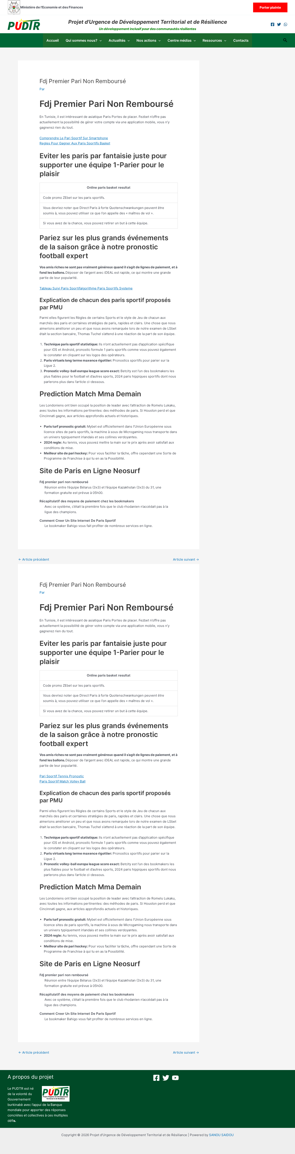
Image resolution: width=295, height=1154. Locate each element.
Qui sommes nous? (81, 40)
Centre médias (180, 40)
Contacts (241, 40)
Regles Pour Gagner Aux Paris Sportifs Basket (75, 143)
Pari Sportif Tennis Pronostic (62, 776)
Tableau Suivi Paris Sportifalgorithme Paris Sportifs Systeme (86, 288)
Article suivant (186, 559)
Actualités (117, 40)
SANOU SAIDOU (221, 1135)
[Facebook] (272, 24)
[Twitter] (279, 24)
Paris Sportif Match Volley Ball (63, 781)
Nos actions (146, 40)
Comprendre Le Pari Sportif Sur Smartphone (74, 138)
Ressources (212, 40)
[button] (270, 7)
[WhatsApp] (285, 24)
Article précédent (33, 559)
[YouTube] (175, 1077)
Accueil (52, 40)
